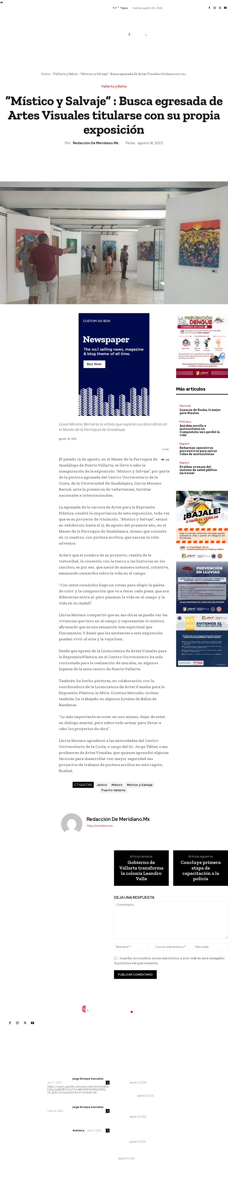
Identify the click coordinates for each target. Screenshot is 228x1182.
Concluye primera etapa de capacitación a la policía (201, 870)
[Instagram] (214, 8)
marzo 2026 (177, 1107)
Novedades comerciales (137, 1149)
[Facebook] (209, 8)
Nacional (185, 405)
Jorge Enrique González (88, 1078)
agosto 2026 (178, 1074)
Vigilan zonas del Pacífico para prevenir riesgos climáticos (135, 1107)
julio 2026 (176, 1080)
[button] (163, 54)
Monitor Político (130, 1154)
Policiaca (185, 421)
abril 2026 (176, 1100)
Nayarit (184, 443)
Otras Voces (127, 1095)
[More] (134, 160)
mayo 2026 (177, 1094)
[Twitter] (220, 8)
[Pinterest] (113, 160)
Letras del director (59, 1078)
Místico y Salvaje (140, 785)
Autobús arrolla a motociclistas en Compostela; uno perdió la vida (199, 430)
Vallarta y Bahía (65, 74)
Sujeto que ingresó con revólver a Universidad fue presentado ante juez (136, 1130)
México (117, 785)
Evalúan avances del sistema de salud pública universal (198, 470)
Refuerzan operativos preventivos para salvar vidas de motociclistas (198, 451)
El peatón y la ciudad (68, 1124)
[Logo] (139, 34)
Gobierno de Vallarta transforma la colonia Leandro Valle (141, 870)
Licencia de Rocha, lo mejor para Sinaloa (200, 411)
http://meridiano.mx (100, 826)
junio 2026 (176, 1087)
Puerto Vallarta (114, 790)
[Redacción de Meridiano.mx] (72, 824)
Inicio (45, 74)
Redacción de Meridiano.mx (95, 143)
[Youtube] (225, 8)
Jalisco (101, 785)
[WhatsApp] (124, 160)
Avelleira (78, 1130)
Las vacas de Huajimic (70, 1101)
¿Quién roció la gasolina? (137, 1090)
